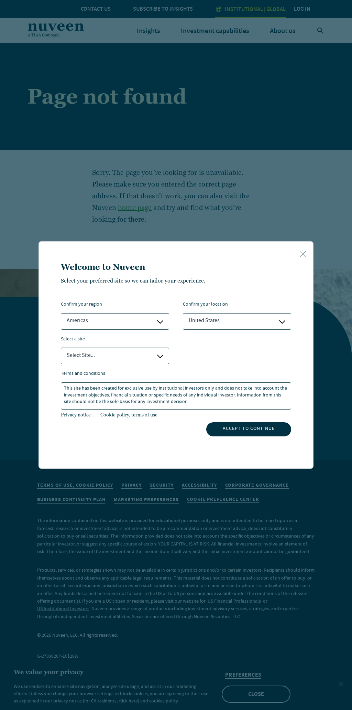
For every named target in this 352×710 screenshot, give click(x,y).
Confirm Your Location (205, 305)
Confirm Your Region (81, 305)
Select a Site (73, 339)
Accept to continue (249, 429)
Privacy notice (76, 414)
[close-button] (302, 254)
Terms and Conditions (83, 374)
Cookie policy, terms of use (128, 414)
